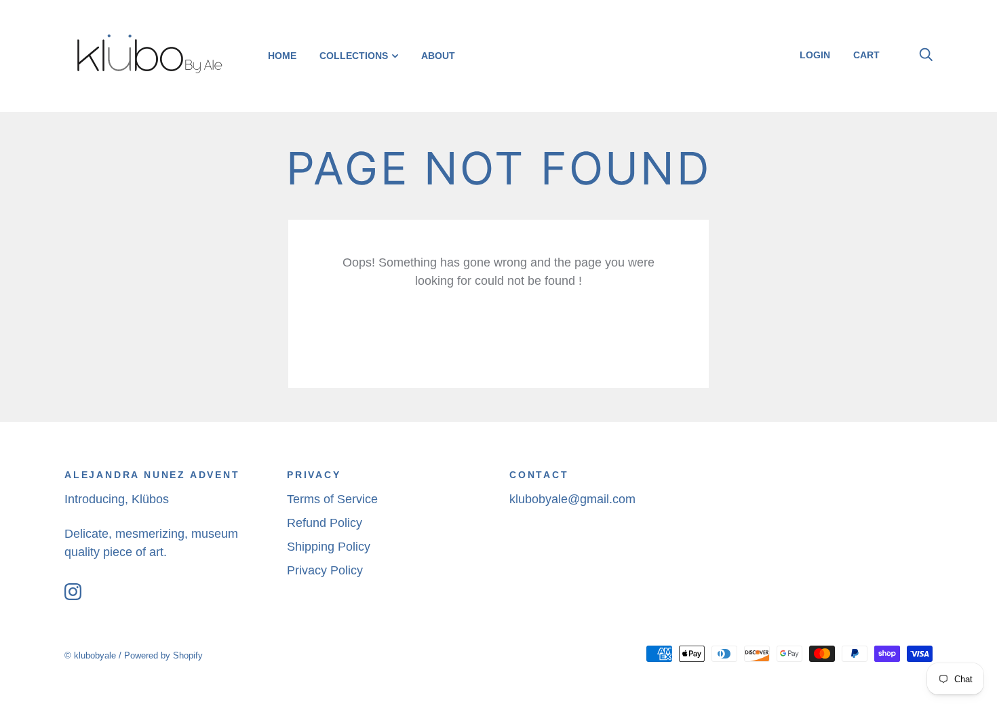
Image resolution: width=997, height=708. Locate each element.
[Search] (926, 55)
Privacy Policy (325, 570)
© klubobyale (90, 655)
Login (815, 55)
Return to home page (498, 334)
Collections (353, 55)
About (438, 55)
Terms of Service (332, 499)
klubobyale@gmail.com (572, 499)
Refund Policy (324, 523)
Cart (871, 55)
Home (282, 55)
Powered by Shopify (163, 655)
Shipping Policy (328, 546)
